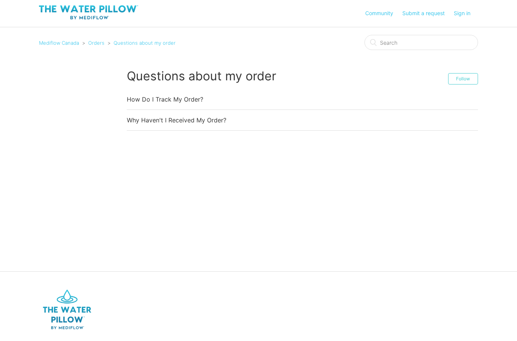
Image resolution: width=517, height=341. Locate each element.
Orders (96, 43)
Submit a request (423, 13)
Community (379, 13)
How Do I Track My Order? (165, 99)
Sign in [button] (462, 13)
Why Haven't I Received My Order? (176, 120)
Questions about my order (145, 43)
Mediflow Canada (59, 43)
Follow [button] (463, 78)
